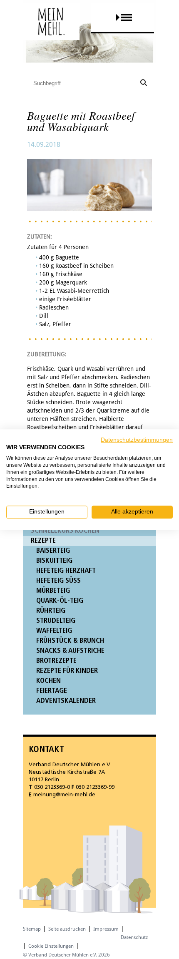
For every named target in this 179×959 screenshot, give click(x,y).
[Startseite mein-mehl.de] (51, 29)
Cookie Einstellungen (51, 946)
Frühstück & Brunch (70, 640)
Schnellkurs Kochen (65, 530)
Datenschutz (134, 937)
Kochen (48, 681)
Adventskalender (66, 701)
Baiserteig (53, 550)
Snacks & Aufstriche (70, 650)
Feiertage (51, 691)
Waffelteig (54, 630)
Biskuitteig (54, 560)
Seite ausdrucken (67, 929)
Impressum (106, 929)
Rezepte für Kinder (67, 671)
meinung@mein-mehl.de (64, 795)
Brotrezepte (56, 661)
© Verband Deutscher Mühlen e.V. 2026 (66, 955)
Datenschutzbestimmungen (137, 440)
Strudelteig (55, 620)
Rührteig (50, 610)
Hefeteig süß (58, 580)
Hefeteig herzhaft (66, 570)
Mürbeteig (53, 590)
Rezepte (43, 540)
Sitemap (32, 929)
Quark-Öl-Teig (59, 600)
